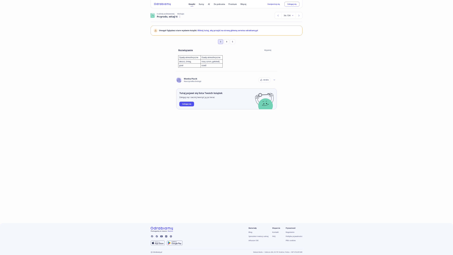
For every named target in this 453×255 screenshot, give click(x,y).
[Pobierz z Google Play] (175, 243)
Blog (250, 232)
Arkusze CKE (253, 240)
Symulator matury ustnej (258, 236)
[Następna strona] (299, 15)
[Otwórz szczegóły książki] (179, 16)
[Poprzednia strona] (278, 15)
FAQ (273, 236)
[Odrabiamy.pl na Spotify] (171, 236)
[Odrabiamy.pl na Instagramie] (166, 236)
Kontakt (275, 232)
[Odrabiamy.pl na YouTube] (161, 236)
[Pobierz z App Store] (158, 243)
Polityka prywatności (294, 236)
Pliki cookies (291, 240)
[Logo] (162, 4)
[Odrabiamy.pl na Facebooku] (152, 236)
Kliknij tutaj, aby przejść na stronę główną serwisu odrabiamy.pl (228, 30)
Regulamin (290, 232)
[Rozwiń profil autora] (274, 80)
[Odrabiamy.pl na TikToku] (156, 236)
